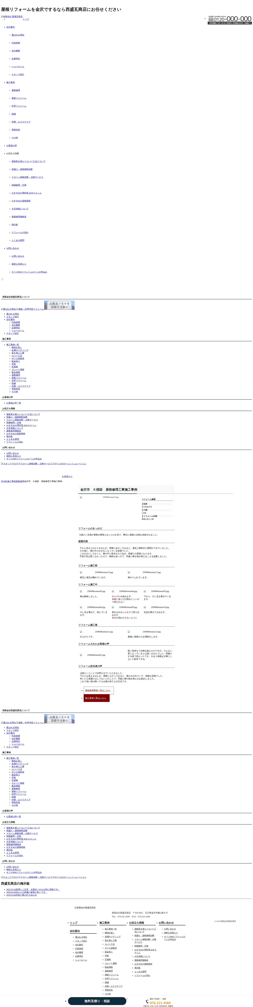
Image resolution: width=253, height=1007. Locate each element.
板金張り (16, 361)
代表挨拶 (16, 43)
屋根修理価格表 (19, 217)
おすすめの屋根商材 (21, 201)
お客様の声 (11, 145)
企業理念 (16, 59)
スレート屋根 (18, 369)
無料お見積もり (19, 264)
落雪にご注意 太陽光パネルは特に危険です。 (38, 889)
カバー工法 (17, 356)
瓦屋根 (15, 367)
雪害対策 (16, 130)
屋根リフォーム (19, 98)
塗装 (14, 364)
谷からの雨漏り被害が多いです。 (31, 892)
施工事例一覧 (111, 929)
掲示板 (15, 224)
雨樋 (14, 114)
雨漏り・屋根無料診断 (22, 169)
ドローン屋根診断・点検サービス (27, 177)
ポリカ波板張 (18, 358)
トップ (26, 19)
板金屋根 (16, 372)
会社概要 (16, 51)
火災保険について (20, 209)
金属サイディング (20, 350)
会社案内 (10, 27)
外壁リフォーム (19, 106)
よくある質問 (18, 240)
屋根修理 (16, 90)
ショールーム (18, 66)
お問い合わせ (12, 248)
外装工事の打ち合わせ (26, 895)
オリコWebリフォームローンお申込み (29, 272)
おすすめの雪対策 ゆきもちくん (27, 193)
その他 (15, 138)
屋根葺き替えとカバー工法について (28, 161)
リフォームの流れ (20, 232)
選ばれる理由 (18, 35)
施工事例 (10, 82)
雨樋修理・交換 (19, 185)
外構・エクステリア (21, 122)
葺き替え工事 (18, 353)
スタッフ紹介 (18, 74)
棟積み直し (17, 347)
